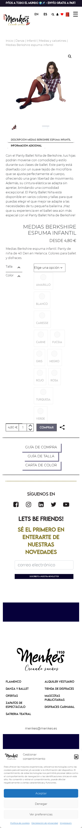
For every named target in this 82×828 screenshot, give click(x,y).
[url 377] (66, 504)
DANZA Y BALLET (17, 688)
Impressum (66, 823)
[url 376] (53, 504)
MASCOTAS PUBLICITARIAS (55, 697)
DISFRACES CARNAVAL (60, 706)
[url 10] (17, 19)
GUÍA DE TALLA (41, 456)
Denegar (41, 804)
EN (36, 14)
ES (45, 14)
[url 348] (62, 427)
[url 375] (41, 504)
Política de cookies (20, 823)
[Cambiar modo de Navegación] (75, 14)
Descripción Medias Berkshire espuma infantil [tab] (41, 139)
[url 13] (57, 14)
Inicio (9, 40)
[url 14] (62, 14)
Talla (9, 266)
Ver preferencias (41, 814)
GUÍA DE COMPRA (41, 447)
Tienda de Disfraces (59, 688)
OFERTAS (12, 695)
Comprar (47, 427)
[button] (76, 757)
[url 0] (11, 756)
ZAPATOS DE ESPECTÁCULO (15, 704)
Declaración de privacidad (44, 823)
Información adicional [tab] (26, 145)
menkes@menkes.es (41, 728)
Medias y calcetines (52, 40)
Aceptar (41, 793)
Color (10, 275)
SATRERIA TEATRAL (18, 714)
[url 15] (68, 14)
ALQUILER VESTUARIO (59, 681)
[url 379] (41, 660)
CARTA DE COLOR (41, 465)
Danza (19, 40)
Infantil (32, 40)
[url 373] (15, 504)
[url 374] (28, 504)
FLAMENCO (13, 681)
